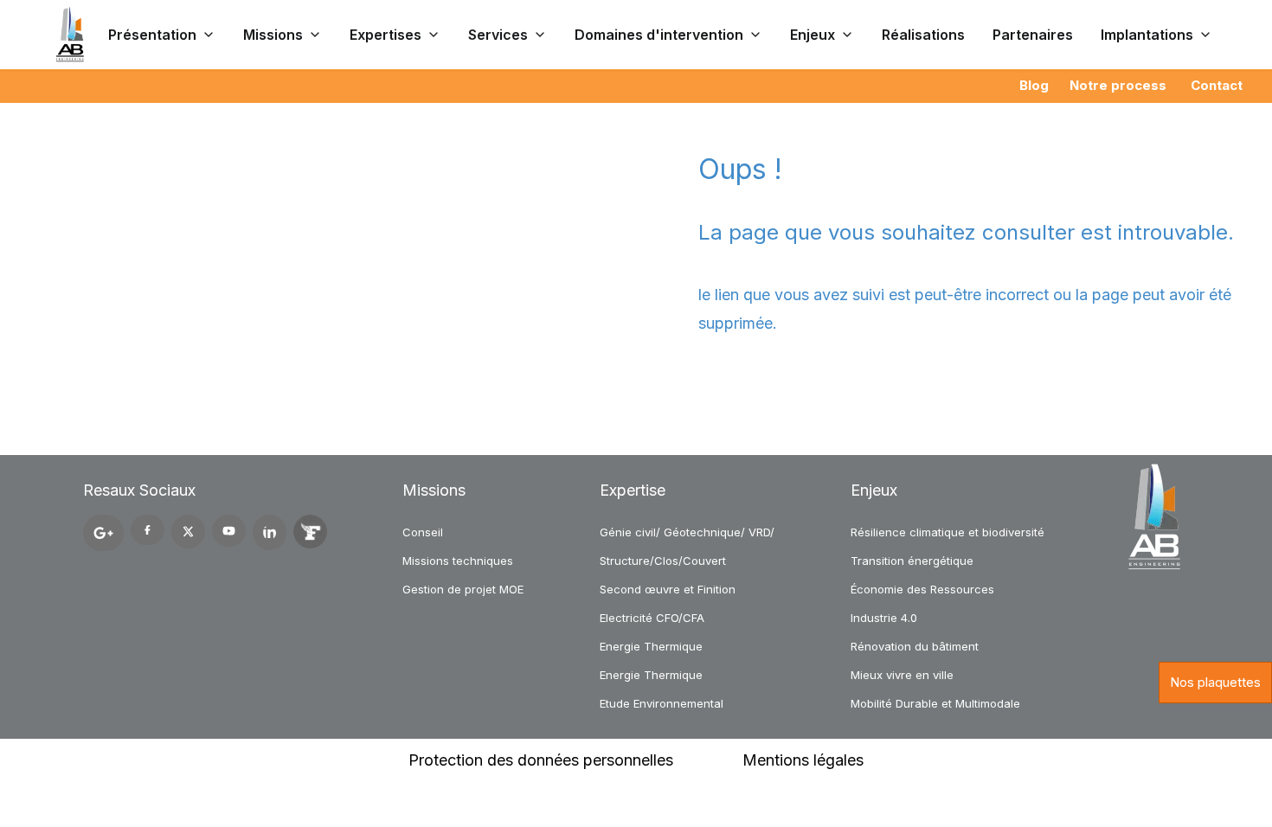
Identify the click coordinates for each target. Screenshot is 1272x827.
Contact (1217, 85)
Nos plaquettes (1215, 682)
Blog (1034, 85)
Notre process (1118, 85)
